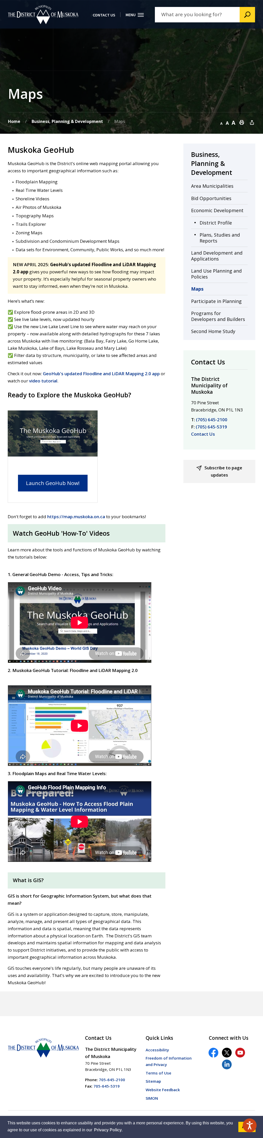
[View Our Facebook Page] (213, 1053)
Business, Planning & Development (67, 121)
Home (14, 121)
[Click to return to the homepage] (43, 14)
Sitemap (153, 1081)
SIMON (152, 1098)
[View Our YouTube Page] (240, 1053)
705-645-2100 (112, 1079)
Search (247, 14)
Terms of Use (158, 1073)
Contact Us (203, 434)
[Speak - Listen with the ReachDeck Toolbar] (250, 1125)
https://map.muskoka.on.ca (76, 516)
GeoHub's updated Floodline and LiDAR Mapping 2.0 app (101, 374)
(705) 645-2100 (211, 420)
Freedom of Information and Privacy (169, 1061)
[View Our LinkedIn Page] (227, 1064)
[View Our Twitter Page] (227, 1053)
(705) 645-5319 (211, 427)
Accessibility (157, 1049)
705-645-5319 (106, 1086)
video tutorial (43, 381)
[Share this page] (252, 122)
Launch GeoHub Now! (53, 483)
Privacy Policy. (108, 1130)
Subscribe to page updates (223, 471)
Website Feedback (163, 1089)
